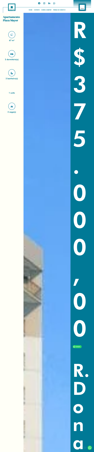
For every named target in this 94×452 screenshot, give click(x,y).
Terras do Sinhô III (59, 10)
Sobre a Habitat (46, 10)
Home (30, 10)
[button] (90, 448)
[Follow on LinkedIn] (49, 3)
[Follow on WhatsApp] (54, 3)
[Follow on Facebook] (39, 3)
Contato (37, 10)
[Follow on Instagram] (44, 3)
